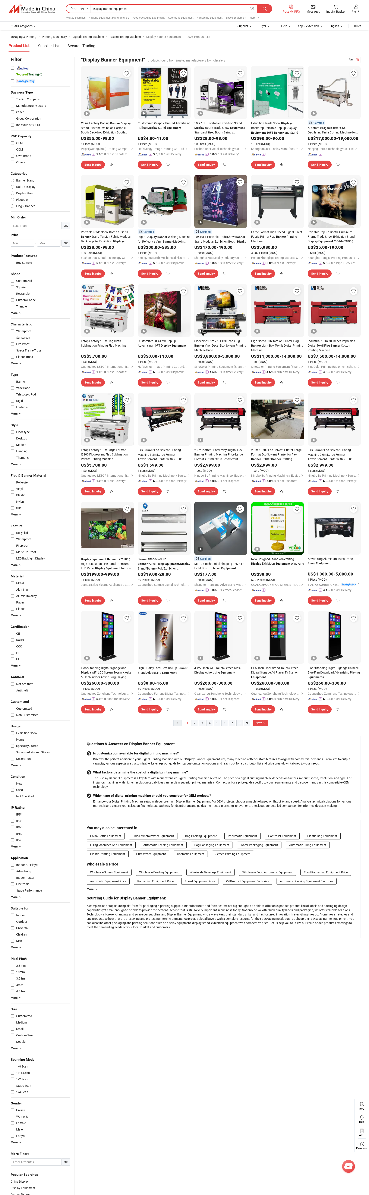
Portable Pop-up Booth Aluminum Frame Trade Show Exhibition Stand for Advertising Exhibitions (331, 236)
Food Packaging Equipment (148, 17)
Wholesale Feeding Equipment (159, 872)
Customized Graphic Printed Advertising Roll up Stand (164, 125)
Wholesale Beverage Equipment (210, 872)
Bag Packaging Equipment (211, 845)
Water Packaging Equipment (259, 845)
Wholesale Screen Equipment (109, 872)
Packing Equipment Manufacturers (109, 17)
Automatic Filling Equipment (307, 845)
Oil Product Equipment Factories (247, 881)
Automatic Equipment (180, 17)
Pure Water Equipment (151, 854)
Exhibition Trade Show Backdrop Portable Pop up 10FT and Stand (274, 128)
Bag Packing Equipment (201, 836)
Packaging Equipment (210, 17)
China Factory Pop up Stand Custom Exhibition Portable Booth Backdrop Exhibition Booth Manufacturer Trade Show (106, 128)
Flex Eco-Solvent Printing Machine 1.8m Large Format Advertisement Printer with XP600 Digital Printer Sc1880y (160, 454)
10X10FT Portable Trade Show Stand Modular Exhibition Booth (220, 239)
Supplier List (48, 45)
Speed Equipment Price (200, 881)
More (90, 889)
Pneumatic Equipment (242, 836)
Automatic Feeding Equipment (163, 845)
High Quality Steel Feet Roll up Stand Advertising (162, 670)
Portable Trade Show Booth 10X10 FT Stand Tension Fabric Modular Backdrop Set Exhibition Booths (106, 237)
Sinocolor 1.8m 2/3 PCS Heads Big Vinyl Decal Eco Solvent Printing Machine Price (220, 345)
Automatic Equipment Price (108, 881)
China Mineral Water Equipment (153, 836)
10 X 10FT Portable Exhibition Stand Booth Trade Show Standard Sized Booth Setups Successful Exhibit (219, 128)
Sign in (356, 11)
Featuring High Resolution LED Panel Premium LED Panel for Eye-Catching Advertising (106, 564)
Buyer (262, 26)
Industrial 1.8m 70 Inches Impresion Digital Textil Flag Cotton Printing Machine (331, 345)
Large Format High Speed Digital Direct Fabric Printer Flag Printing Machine (276, 236)
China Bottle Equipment (105, 836)
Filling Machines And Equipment (111, 845)
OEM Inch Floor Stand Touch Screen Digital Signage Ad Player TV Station (275, 672)
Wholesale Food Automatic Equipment (267, 872)
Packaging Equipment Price (155, 881)
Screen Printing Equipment (232, 854)
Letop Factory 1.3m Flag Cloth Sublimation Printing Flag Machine (103, 343)
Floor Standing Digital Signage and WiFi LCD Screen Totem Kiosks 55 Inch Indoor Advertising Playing (106, 672)
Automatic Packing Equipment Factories (306, 881)
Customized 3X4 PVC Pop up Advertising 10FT (162, 343)
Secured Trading (81, 45)
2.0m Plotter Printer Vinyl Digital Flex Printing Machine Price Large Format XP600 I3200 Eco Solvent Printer (218, 454)
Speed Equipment (236, 17)
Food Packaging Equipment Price (326, 872)
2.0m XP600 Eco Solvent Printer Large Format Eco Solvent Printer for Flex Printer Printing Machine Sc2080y (276, 454)
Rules (357, 26)
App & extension (308, 26)
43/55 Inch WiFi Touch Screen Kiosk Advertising (217, 670)
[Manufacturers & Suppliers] (32, 8)
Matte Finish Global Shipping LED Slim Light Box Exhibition (219, 566)
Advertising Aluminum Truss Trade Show (330, 561)
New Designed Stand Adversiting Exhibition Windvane (277, 561)
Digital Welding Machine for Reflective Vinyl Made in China (164, 239)
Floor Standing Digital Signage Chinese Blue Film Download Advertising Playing (334, 672)
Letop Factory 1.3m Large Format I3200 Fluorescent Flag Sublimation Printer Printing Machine (104, 454)
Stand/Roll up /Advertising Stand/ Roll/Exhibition (164, 564)
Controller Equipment (282, 836)
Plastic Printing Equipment (107, 854)
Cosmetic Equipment (190, 854)
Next (259, 723)
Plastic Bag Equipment (322, 836)
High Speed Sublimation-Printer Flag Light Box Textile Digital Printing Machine (277, 345)
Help (284, 26)
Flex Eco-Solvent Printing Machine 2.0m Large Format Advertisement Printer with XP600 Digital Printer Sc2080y (330, 454)
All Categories (23, 26)
